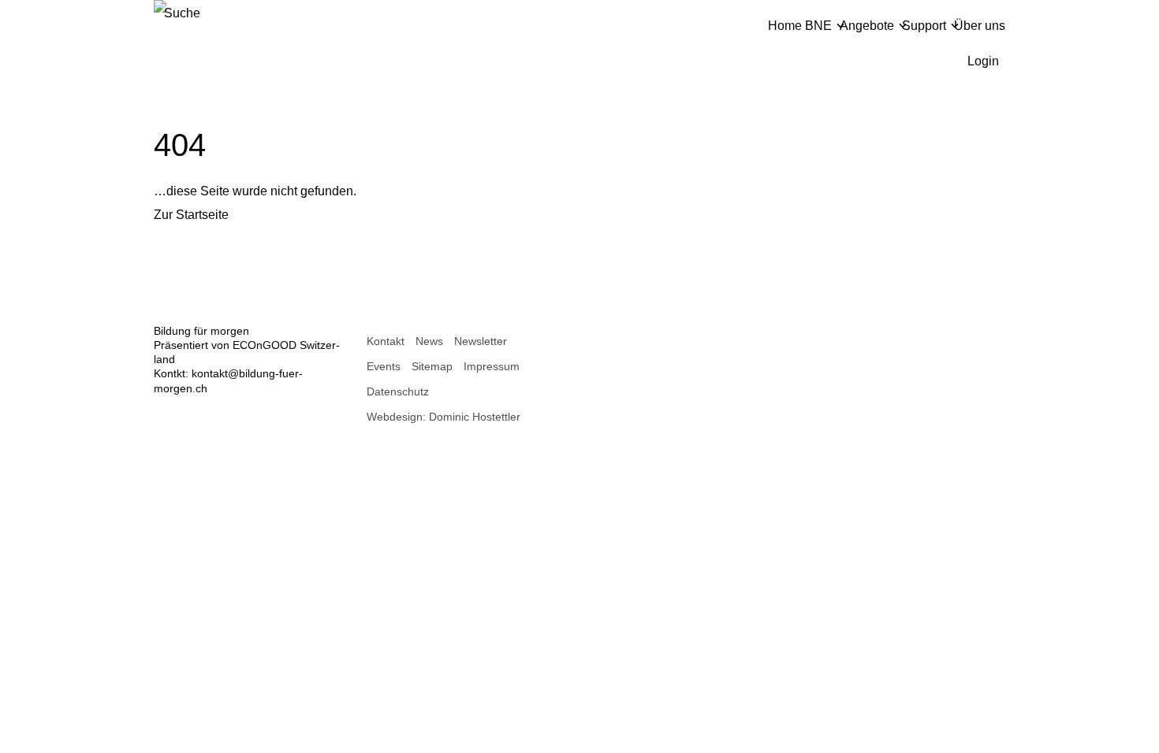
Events (384, 366)
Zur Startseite (191, 214)
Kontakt (385, 341)
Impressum (492, 366)
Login (983, 61)
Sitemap (432, 366)
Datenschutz (398, 391)
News (429, 341)
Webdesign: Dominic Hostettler (443, 416)
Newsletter (480, 341)
